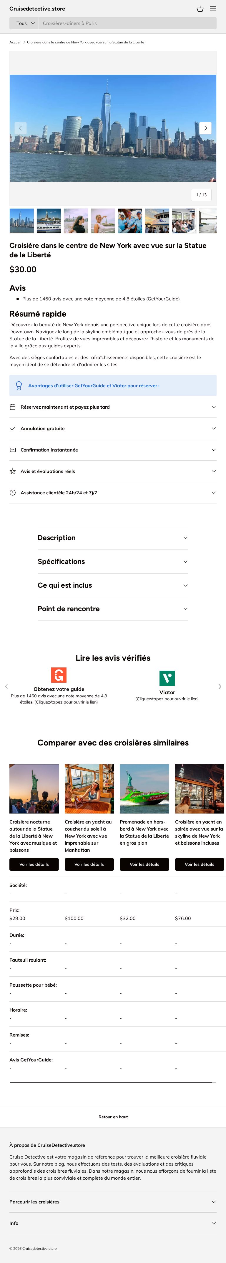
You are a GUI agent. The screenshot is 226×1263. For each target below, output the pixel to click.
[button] (200, 8)
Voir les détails (34, 864)
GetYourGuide (163, 299)
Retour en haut (113, 1117)
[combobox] (113, 23)
